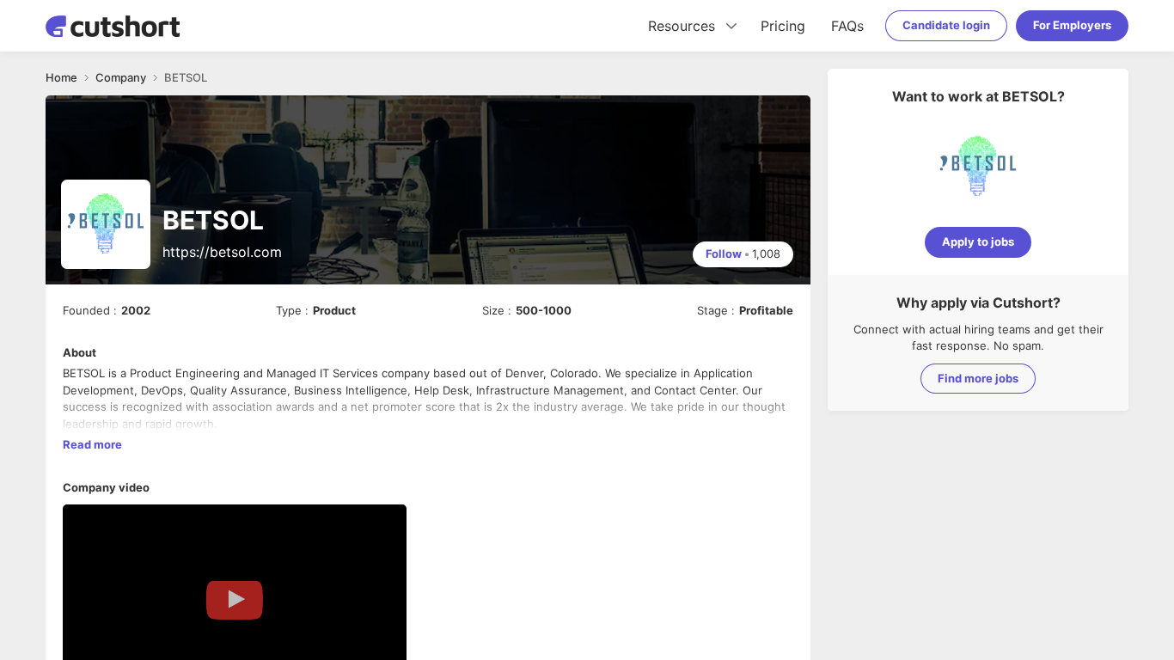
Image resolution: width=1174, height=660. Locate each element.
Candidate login (946, 25)
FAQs (847, 25)
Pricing (783, 25)
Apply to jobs (978, 241)
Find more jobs (978, 378)
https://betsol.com (222, 251)
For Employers (1072, 25)
